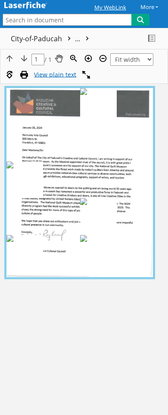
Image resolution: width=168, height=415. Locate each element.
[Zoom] (73, 58)
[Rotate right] (9, 74)
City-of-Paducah (46, 38)
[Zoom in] (88, 58)
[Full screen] (86, 74)
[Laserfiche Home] (36, 6)
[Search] (140, 20)
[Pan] (59, 58)
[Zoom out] (103, 58)
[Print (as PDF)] (24, 74)
